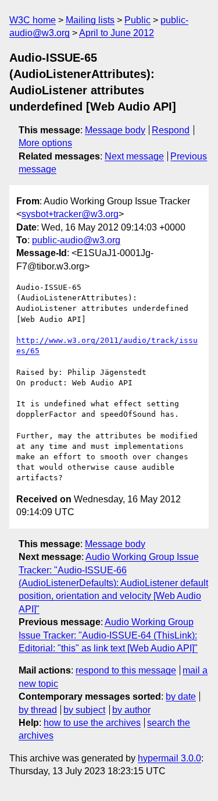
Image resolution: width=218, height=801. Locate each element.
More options (45, 143)
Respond (171, 130)
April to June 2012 (116, 33)
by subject (84, 710)
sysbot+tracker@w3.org (70, 214)
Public (137, 20)
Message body (115, 130)
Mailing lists (90, 20)
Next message (134, 156)
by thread (38, 710)
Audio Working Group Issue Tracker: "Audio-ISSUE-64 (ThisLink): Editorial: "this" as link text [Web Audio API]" (108, 635)
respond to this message (126, 670)
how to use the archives (92, 723)
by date (181, 696)
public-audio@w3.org (76, 240)
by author (131, 710)
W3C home (32, 20)
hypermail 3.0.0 (169, 758)
